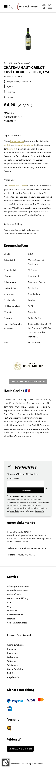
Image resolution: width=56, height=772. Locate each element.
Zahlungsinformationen (18, 586)
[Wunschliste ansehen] (44, 6)
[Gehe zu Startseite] (28, 6)
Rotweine (11, 648)
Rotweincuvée (17, 141)
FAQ (9, 606)
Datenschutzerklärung (17, 598)
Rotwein (11, 148)
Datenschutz (39, 511)
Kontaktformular (15, 614)
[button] (50, 6)
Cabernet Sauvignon (23, 144)
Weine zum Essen (15, 644)
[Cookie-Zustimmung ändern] (5, 762)
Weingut (8, 120)
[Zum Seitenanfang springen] (28, 770)
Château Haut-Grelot (17, 185)
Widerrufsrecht (14, 594)
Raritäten (11, 673)
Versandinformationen (17, 590)
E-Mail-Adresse (13, 478)
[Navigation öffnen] (6, 6)
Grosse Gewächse (15, 669)
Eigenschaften (12, 117)
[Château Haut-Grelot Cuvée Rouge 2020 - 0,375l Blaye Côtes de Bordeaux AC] (28, 37)
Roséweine (12, 653)
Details (8, 113)
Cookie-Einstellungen (17, 622)
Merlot (7, 144)
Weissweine (13, 657)
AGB (9, 602)
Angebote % (13, 677)
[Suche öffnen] (11, 6)
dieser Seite (14, 511)
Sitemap (11, 618)
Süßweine (12, 661)
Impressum (12, 610)
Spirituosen (12, 665)
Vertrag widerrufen (20, 748)
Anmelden (25, 490)
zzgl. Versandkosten (36, 763)
